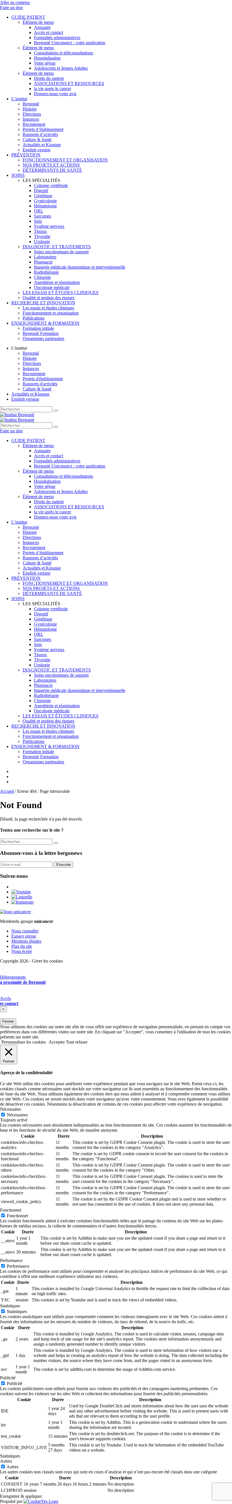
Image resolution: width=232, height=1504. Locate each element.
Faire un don (11, 7)
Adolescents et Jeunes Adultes (61, 68)
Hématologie (45, 205)
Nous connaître (24, 931)
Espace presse (23, 936)
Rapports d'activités (40, 383)
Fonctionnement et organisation (51, 313)
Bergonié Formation (41, 333)
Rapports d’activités (40, 134)
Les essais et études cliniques (48, 307)
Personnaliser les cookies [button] (23, 1042)
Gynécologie (45, 200)
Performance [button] (11, 1260)
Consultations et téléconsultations (63, 52)
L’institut (19, 98)
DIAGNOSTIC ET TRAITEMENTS (57, 246)
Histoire (30, 109)
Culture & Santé (37, 139)
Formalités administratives (57, 37)
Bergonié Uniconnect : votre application (69, 42)
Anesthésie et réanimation (57, 282)
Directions (32, 114)
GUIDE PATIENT (28, 17)
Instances (31, 119)
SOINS (18, 175)
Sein (38, 221)
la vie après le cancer (52, 88)
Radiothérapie (46, 272)
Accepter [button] (57, 1042)
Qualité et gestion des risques (48, 297)
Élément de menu (38, 22)
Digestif (41, 190)
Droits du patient (49, 78)
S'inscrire (63, 865)
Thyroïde (42, 236)
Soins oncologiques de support (61, 251)
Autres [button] (6, 1461)
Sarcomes (42, 216)
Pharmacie (43, 262)
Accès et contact (48, 32)
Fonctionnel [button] (10, 1210)
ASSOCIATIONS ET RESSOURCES (69, 83)
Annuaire (42, 27)
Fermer (8, 1021)
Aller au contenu (15, 2)
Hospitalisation (47, 58)
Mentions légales (26, 941)
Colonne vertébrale (51, 185)
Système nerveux (49, 226)
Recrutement (34, 124)
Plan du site (21, 946)
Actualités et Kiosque (42, 144)
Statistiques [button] (10, 1305)
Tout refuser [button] (76, 1042)
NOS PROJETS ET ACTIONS (51, 165)
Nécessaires (17, 1114)
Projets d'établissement (43, 378)
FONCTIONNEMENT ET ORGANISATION (65, 160)
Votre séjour (44, 63)
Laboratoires (45, 256)
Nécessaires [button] (10, 1109)
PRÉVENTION (25, 154)
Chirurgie (42, 277)
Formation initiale (38, 328)
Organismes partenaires (43, 338)
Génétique (43, 195)
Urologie (42, 241)
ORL (38, 211)
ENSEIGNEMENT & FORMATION (45, 323)
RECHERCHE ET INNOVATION (43, 302)
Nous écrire (21, 951)
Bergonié (31, 103)
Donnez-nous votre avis (55, 93)
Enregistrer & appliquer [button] (21, 1496)
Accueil (7, 791)
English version (36, 149)
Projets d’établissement (43, 129)
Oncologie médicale (52, 287)
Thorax (40, 231)
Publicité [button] (8, 1377)
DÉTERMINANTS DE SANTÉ (52, 170)
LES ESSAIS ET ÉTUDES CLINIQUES (60, 292)
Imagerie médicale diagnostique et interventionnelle (79, 267)
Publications (33, 318)
